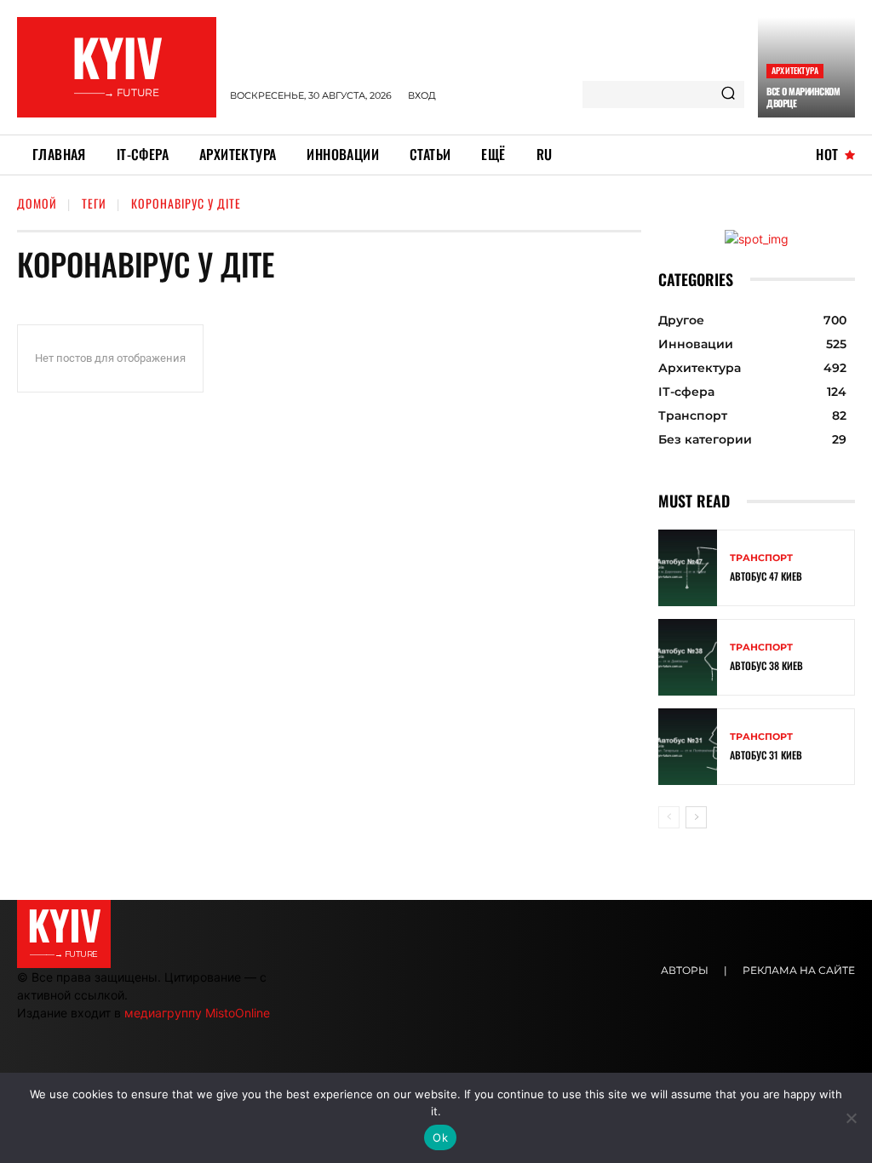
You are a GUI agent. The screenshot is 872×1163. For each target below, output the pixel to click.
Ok (440, 1137)
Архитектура (795, 70)
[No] (850, 1117)
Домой (37, 203)
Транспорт (761, 558)
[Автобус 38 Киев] (687, 657)
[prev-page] (669, 817)
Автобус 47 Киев (766, 576)
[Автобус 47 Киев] (687, 568)
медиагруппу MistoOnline (197, 1012)
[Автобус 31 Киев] (687, 746)
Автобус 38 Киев (766, 665)
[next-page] (696, 817)
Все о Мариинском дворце (803, 97)
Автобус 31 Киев (766, 755)
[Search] (728, 94)
